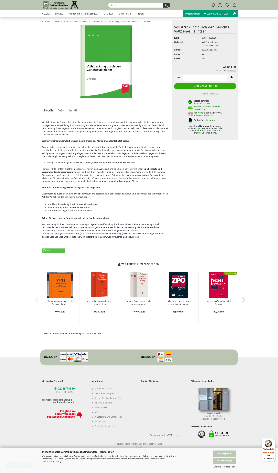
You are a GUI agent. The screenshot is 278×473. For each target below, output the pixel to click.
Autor (61, 110)
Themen (140, 13)
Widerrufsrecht (101, 407)
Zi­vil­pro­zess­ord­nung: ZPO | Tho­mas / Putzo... (59, 302)
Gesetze (46, 13)
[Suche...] (166, 5)
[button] (220, 5)
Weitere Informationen (224, 467)
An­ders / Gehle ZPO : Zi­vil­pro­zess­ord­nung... (139, 302)
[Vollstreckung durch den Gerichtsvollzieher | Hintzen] (106, 61)
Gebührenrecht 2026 (217, 13)
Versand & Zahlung (103, 403)
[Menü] (273, 440)
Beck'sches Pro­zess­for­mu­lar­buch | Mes (99, 302)
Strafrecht (125, 13)
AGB (96, 412)
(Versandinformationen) (210, 46)
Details (48, 110)
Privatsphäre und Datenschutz (108, 417)
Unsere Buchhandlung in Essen (109, 398)
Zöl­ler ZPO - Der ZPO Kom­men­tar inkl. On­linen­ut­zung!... (179, 302)
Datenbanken (192, 13)
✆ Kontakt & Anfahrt (104, 389)
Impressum (100, 421)
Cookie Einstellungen (104, 426)
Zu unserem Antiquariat (105, 393)
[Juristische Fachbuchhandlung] (61, 5)
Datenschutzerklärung (51, 461)
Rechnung (211, 120)
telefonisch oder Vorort (206, 130)
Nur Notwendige (224, 460)
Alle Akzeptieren (224, 453)
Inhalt (73, 110)
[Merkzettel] (227, 5)
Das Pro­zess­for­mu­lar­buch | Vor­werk (218, 302)
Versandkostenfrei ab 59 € (206, 106)
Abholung (198, 112)
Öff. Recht (109, 13)
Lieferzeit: (179, 42)
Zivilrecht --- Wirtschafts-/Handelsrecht (77, 13)
